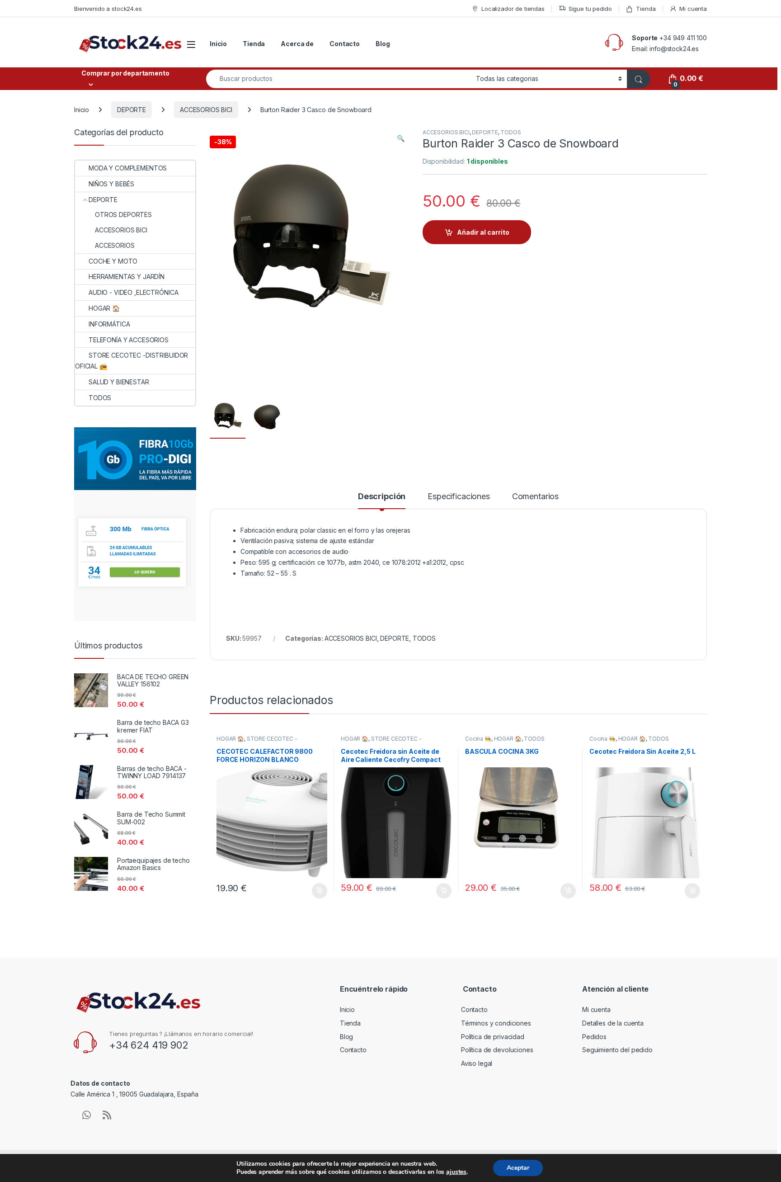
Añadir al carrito (483, 232)
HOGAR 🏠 (230, 738)
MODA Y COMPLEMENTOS (128, 168)
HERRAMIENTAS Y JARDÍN (127, 276)
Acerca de (297, 43)
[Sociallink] (86, 1115)
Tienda (645, 8)
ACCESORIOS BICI (206, 109)
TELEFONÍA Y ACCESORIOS (129, 340)
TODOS (510, 132)
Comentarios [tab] (535, 496)
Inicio (218, 43)
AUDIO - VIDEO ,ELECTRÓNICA (133, 292)
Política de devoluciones (497, 1050)
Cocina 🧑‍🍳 (478, 738)
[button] (401, 138)
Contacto (344, 43)
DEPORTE (131, 109)
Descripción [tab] (381, 496)
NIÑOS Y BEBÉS (111, 184)
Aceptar (518, 1167)
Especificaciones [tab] (459, 496)
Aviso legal (476, 1063)
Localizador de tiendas (513, 8)
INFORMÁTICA (109, 324)
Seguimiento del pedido (617, 1050)
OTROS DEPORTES (123, 214)
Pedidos (594, 1036)
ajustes (456, 1172)
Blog (383, 43)
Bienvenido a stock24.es (108, 8)
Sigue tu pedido (590, 8)
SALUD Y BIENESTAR (119, 382)
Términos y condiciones (496, 1023)
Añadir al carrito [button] (318, 890)
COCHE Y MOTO (113, 261)
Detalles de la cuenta (613, 1023)
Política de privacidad (492, 1036)
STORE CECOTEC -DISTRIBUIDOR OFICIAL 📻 (256, 741)
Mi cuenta (693, 8)
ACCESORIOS (115, 245)
